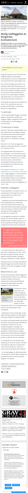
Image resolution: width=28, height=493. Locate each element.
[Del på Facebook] (11, 62)
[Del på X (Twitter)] (14, 62)
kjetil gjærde (6, 368)
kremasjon (5, 364)
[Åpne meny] (25, 2)
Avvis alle (8, 485)
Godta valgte (16, 485)
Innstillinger (8, 488)
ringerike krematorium (9, 366)
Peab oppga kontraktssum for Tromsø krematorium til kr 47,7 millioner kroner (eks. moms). (14, 172)
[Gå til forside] (5, 2)
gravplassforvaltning (17, 364)
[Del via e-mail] (16, 62)
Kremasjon (20, 2)
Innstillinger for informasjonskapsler (18, 492)
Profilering (13, 2)
